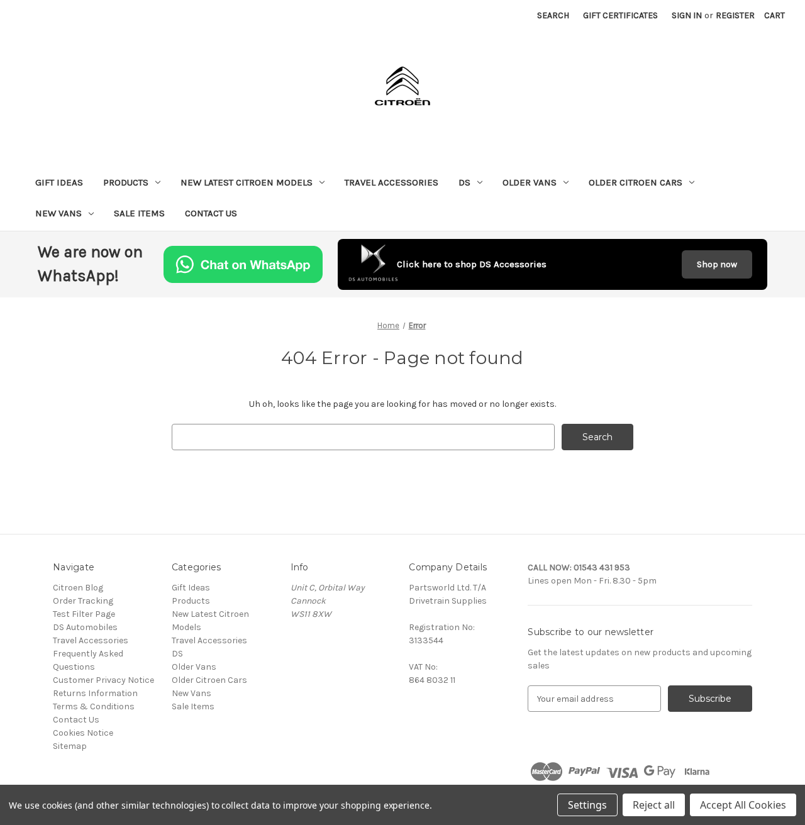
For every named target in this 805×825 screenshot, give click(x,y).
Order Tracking (83, 600)
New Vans (58, 213)
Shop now (717, 264)
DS (464, 182)
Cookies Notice (83, 733)
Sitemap (70, 746)
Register (735, 15)
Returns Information (95, 693)
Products (125, 182)
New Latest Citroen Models (246, 182)
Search (553, 15)
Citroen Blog (78, 587)
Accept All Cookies (743, 805)
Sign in (687, 15)
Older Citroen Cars (635, 182)
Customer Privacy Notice (103, 680)
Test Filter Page (84, 614)
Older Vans (529, 182)
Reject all (654, 805)
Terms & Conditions (94, 706)
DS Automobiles (85, 627)
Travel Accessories (391, 182)
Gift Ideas (59, 182)
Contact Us (211, 213)
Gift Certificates (620, 15)
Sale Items (139, 213)
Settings (587, 805)
